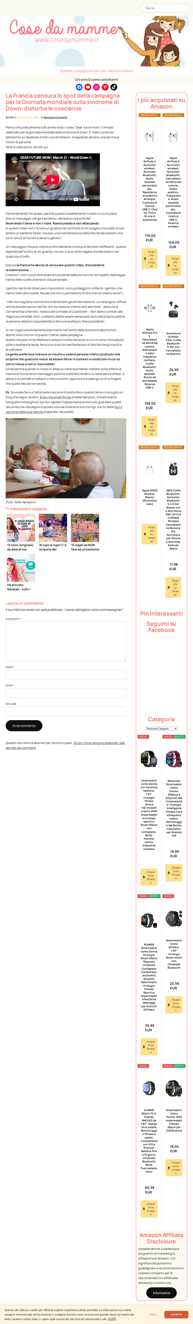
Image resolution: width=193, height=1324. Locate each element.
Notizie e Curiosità (55, 117)
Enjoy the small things (55, 397)
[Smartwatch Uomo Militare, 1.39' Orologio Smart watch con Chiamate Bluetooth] (173, 918)
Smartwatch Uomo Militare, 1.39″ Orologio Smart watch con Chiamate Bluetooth (174, 954)
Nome (10, 667)
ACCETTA (176, 1314)
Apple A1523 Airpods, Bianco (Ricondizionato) (149, 497)
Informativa (161, 1293)
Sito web (11, 703)
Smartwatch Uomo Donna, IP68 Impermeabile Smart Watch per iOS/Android (174, 1120)
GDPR (112, 1319)
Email (10, 685)
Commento (13, 619)
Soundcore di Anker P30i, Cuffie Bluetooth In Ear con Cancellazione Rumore (173, 343)
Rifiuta (153, 1314)
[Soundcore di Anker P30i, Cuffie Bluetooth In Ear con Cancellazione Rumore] (173, 310)
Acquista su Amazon (151, 259)
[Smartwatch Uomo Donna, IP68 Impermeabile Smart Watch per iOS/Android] (173, 1088)
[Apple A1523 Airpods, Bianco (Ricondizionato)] (149, 469)
